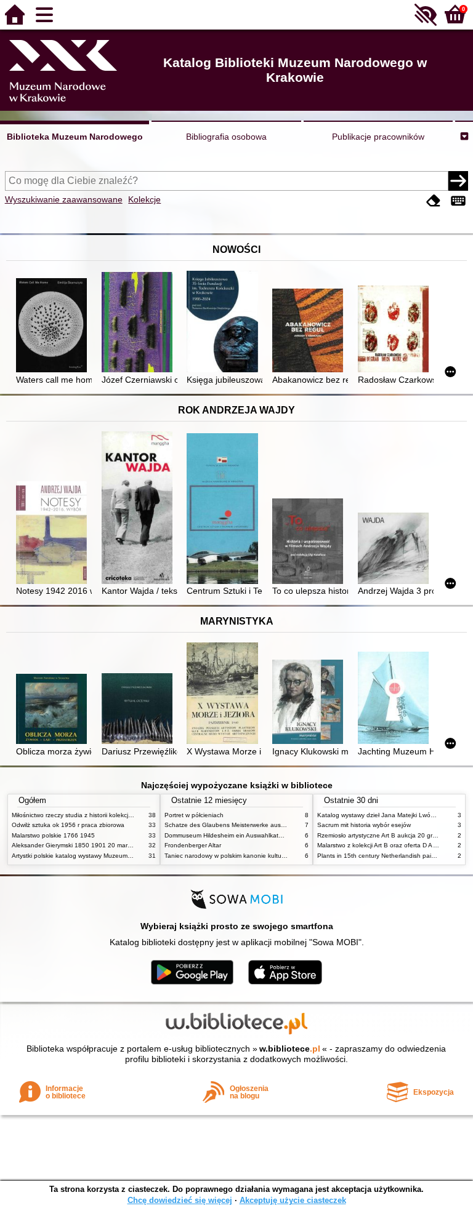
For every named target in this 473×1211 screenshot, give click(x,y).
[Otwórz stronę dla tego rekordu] (54, 326)
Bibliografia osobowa (226, 137)
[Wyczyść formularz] (433, 201)
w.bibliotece (289, 1048)
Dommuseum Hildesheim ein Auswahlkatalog (227, 835)
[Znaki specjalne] (458, 201)
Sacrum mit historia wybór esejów (364, 824)
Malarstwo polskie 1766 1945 (53, 835)
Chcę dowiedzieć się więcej (179, 1200)
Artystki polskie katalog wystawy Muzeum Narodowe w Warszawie (104, 855)
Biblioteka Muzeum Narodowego (75, 137)
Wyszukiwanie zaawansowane (64, 199)
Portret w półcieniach (194, 815)
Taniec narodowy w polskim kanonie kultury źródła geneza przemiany (262, 855)
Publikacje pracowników (378, 137)
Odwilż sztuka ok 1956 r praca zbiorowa (68, 824)
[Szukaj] (458, 181)
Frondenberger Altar (192, 845)
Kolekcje (144, 199)
